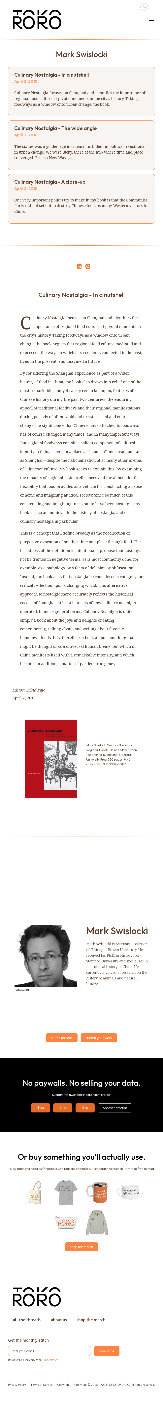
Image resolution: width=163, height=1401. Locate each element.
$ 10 (85, 1108)
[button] (151, 20)
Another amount (115, 1108)
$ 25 (63, 1108)
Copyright (63, 1384)
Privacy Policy (50, 1359)
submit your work (99, 1038)
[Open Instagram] (88, 268)
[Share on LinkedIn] (78, 266)
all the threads (62, 1038)
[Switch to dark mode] (144, 7)
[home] (37, 20)
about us (59, 1319)
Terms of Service (41, 1384)
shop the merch (81, 1247)
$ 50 (40, 1108)
